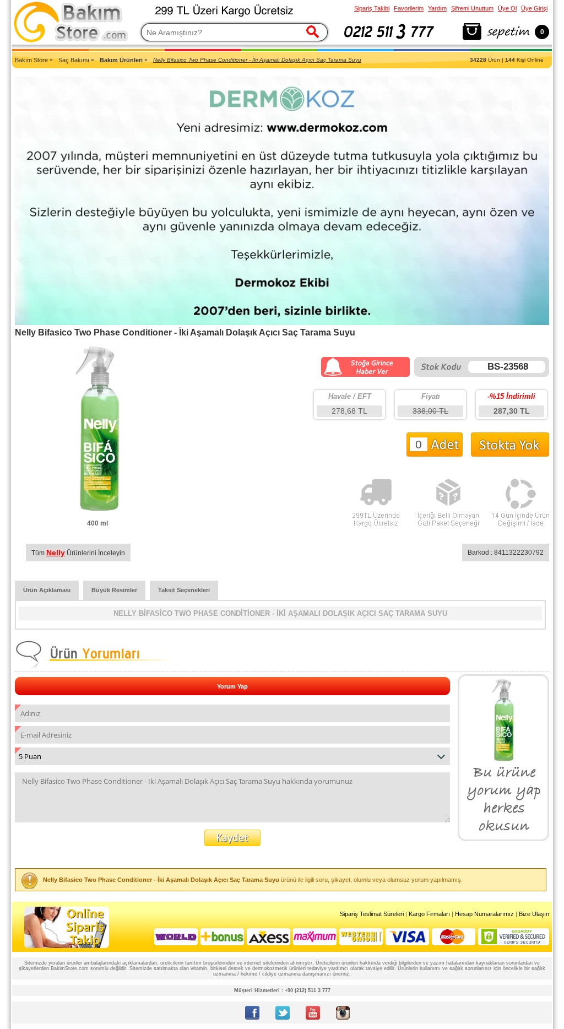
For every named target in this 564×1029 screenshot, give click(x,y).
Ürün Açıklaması (46, 590)
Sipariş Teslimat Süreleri (372, 914)
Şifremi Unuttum (472, 8)
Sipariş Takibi (371, 8)
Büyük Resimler (114, 590)
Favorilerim (409, 8)
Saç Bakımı (73, 60)
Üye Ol (507, 8)
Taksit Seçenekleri (184, 590)
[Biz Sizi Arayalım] (389, 40)
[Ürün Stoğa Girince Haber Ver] (365, 375)
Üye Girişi (534, 8)
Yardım (437, 8)
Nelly (55, 552)
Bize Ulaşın (534, 914)
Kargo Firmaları (429, 914)
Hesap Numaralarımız (484, 914)
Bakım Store (31, 60)
